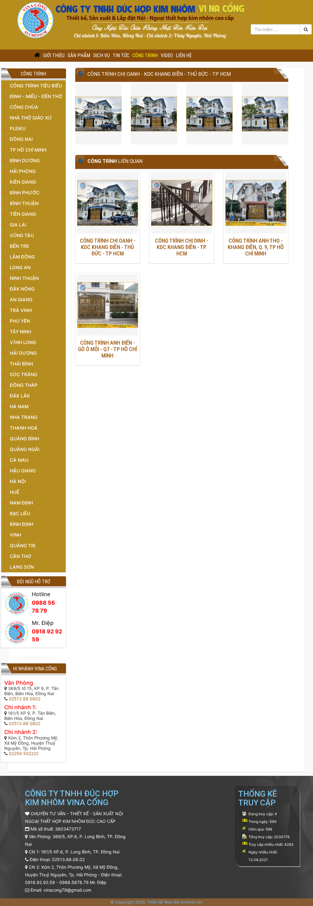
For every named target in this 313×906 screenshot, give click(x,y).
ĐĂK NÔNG (22, 289)
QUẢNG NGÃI (24, 449)
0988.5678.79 (74, 882)
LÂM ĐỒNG (22, 257)
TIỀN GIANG (23, 214)
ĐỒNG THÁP (24, 385)
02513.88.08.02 (68, 859)
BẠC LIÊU (20, 513)
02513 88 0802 (24, 698)
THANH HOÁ (24, 428)
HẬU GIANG (23, 471)
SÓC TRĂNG (23, 374)
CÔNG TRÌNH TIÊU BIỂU (36, 86)
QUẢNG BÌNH (24, 439)
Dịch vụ (101, 55)
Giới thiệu (53, 55)
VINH (15, 535)
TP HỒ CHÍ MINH (28, 150)
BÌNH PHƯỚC (24, 193)
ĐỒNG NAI (21, 139)
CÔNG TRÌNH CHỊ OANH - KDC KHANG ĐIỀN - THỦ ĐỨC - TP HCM (107, 247)
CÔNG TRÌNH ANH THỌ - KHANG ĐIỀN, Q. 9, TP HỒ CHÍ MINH (256, 247)
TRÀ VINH (21, 310)
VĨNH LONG (23, 342)
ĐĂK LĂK (20, 396)
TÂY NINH (20, 332)
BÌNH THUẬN (24, 203)
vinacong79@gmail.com (67, 890)
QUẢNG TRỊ (22, 545)
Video (167, 55)
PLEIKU (18, 128)
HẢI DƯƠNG (23, 353)
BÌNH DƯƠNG (25, 160)
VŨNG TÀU (22, 235)
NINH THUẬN (24, 278)
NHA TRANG (23, 417)
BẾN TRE (19, 246)
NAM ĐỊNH (21, 503)
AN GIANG (21, 300)
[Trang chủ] (37, 56)
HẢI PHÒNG (23, 171)
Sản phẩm (79, 55)
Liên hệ (184, 55)
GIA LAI (18, 225)
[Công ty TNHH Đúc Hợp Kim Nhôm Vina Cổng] (136, 19)
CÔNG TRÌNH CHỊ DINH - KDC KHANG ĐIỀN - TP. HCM (181, 247)
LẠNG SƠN (22, 567)
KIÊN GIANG (23, 182)
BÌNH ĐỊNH (21, 524)
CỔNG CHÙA (24, 107)
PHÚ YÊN (20, 321)
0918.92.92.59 (40, 882)
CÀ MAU (19, 460)
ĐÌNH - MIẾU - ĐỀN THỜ (36, 96)
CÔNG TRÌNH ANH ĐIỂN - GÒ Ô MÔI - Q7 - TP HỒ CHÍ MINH (107, 349)
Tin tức (121, 55)
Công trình (145, 55)
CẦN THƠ (20, 556)
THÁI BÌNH (21, 364)
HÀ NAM (19, 406)
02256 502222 (24, 753)
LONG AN (20, 267)
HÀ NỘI (18, 481)
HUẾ (14, 492)
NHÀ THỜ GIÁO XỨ (31, 118)
